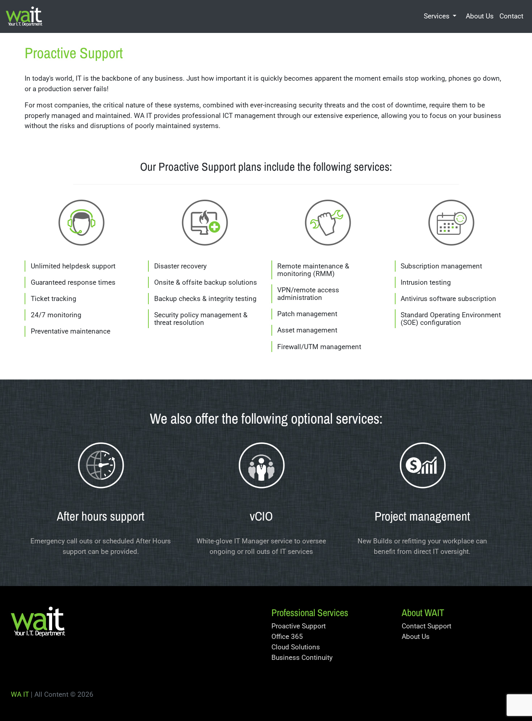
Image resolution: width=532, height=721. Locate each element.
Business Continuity (302, 657)
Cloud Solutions (295, 647)
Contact (511, 16)
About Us (480, 16)
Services (436, 16)
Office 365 (287, 636)
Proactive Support (298, 626)
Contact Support (426, 626)
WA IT (20, 694)
